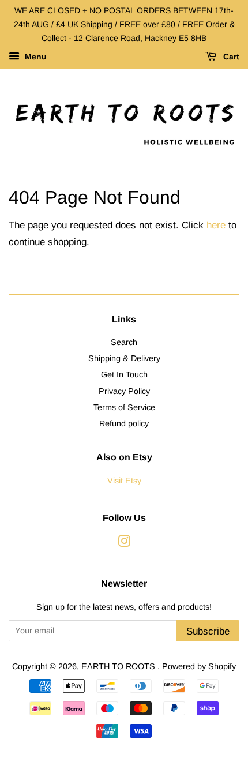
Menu (34, 57)
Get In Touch (124, 374)
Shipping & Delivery (124, 358)
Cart (230, 57)
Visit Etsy (124, 480)
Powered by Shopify (199, 666)
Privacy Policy (124, 391)
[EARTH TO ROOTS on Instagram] (124, 543)
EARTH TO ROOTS (119, 666)
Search (124, 342)
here (216, 225)
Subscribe (208, 631)
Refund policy (124, 423)
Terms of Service (124, 407)
